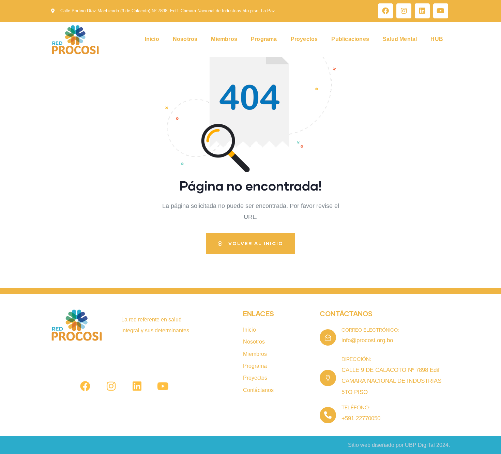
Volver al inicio (255, 243)
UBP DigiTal (420, 445)
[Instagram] (403, 10)
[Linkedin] (422, 10)
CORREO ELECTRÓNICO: (370, 330)
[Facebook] (385, 10)
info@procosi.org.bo (367, 340)
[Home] (75, 40)
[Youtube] (440, 10)
